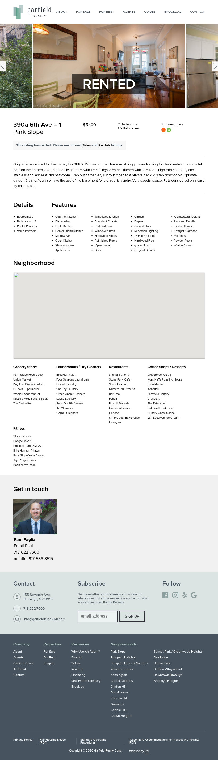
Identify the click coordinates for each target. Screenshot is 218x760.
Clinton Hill (119, 686)
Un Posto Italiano (120, 408)
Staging (49, 663)
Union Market (22, 379)
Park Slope (118, 651)
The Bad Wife (22, 403)
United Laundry (66, 384)
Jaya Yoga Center (24, 460)
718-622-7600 (26, 552)
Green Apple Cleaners (70, 394)
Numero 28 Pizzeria (122, 389)
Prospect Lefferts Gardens (129, 663)
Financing (78, 674)
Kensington (119, 674)
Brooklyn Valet (65, 375)
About (61, 11)
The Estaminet (157, 403)
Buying (76, 657)
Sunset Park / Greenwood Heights (178, 651)
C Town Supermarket (26, 389)
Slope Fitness (22, 436)
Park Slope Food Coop (28, 375)
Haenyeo (115, 422)
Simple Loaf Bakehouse (124, 418)
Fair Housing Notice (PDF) (53, 741)
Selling (76, 663)
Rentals (104, 145)
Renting (76, 669)
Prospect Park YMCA (27, 446)
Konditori (153, 389)
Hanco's (114, 413)
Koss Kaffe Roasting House (165, 379)
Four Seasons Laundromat (73, 379)
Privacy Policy (22, 739)
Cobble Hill (119, 709)
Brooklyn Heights (166, 680)
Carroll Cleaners (67, 413)
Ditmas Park (162, 663)
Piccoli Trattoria (119, 403)
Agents (129, 11)
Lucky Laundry (66, 398)
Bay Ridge (161, 657)
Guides (150, 11)
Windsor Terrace (122, 669)
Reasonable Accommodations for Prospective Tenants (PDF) (164, 741)
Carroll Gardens (122, 680)
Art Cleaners (64, 408)
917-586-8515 (41, 558)
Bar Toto (114, 394)
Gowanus (117, 704)
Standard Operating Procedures (93, 741)
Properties (52, 644)
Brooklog (172, 11)
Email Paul (23, 546)
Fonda (113, 398)
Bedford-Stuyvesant (168, 669)
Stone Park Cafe (119, 379)
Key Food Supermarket (28, 384)
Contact (197, 11)
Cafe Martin (155, 384)
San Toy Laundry (67, 389)
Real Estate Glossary (85, 680)
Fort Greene (119, 692)
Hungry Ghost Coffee (161, 413)
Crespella (154, 398)
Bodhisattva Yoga (24, 465)
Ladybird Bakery (158, 394)
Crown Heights (121, 715)
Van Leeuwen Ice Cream (163, 418)
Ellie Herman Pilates (26, 450)
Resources (80, 644)
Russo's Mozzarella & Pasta (30, 398)
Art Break (20, 669)
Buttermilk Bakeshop (161, 408)
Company (21, 644)
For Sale (83, 11)
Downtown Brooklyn (168, 674)
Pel (147, 751)
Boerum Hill (119, 698)
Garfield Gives (23, 663)
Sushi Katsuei (118, 384)
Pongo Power (22, 441)
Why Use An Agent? (85, 651)
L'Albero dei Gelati (159, 375)
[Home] (32, 12)
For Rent (106, 11)
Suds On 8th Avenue (69, 403)
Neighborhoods (124, 644)
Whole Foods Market (26, 394)
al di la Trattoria (119, 375)
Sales (86, 145)
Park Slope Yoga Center (28, 455)
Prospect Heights (123, 657)
